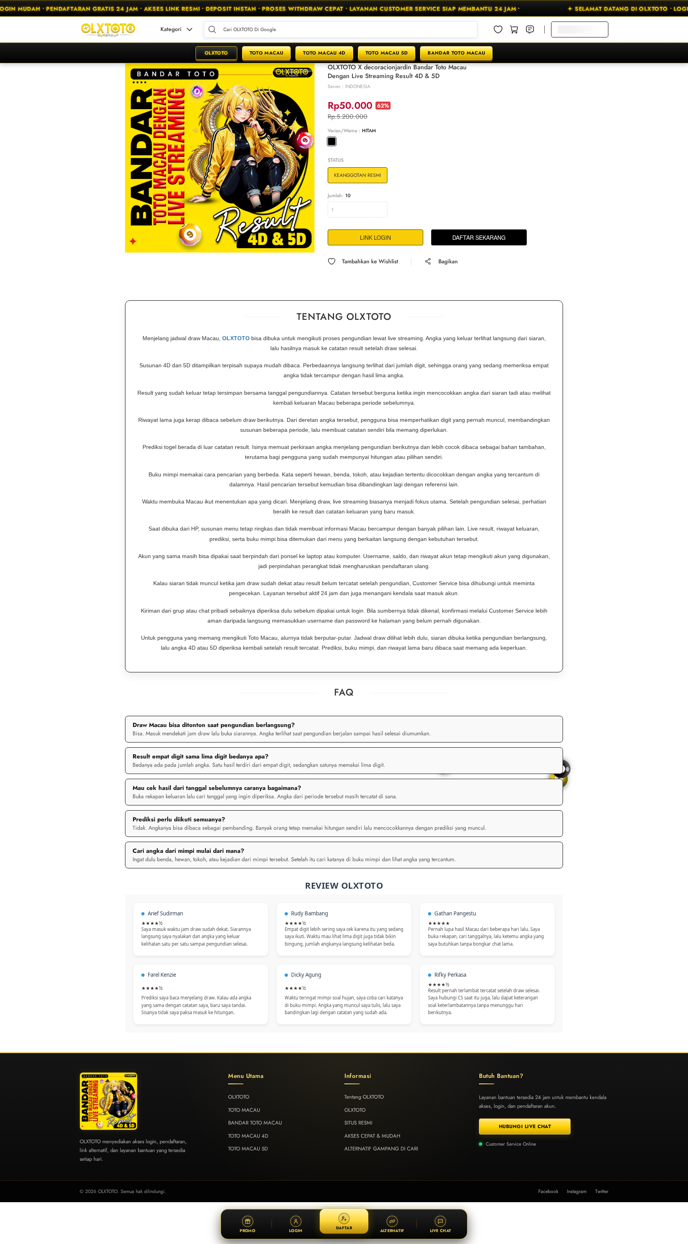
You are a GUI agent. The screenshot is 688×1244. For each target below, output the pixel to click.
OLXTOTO (216, 53)
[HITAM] (332, 141)
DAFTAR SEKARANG (479, 237)
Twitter (601, 1191)
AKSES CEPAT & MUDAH (372, 1136)
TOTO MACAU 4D (324, 53)
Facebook (548, 1191)
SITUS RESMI (358, 1122)
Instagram (576, 1191)
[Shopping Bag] (514, 29)
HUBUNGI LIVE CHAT (525, 1126)
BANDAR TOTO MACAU (456, 53)
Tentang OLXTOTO (364, 1097)
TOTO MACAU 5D (387, 53)
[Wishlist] (498, 29)
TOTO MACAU (266, 53)
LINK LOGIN (375, 237)
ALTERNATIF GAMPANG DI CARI (381, 1148)
